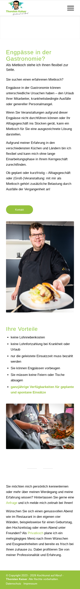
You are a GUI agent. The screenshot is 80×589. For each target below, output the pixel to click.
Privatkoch (35, 533)
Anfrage (12, 503)
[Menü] (68, 8)
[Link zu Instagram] (71, 584)
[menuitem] (68, 8)
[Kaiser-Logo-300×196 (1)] (33, 8)
